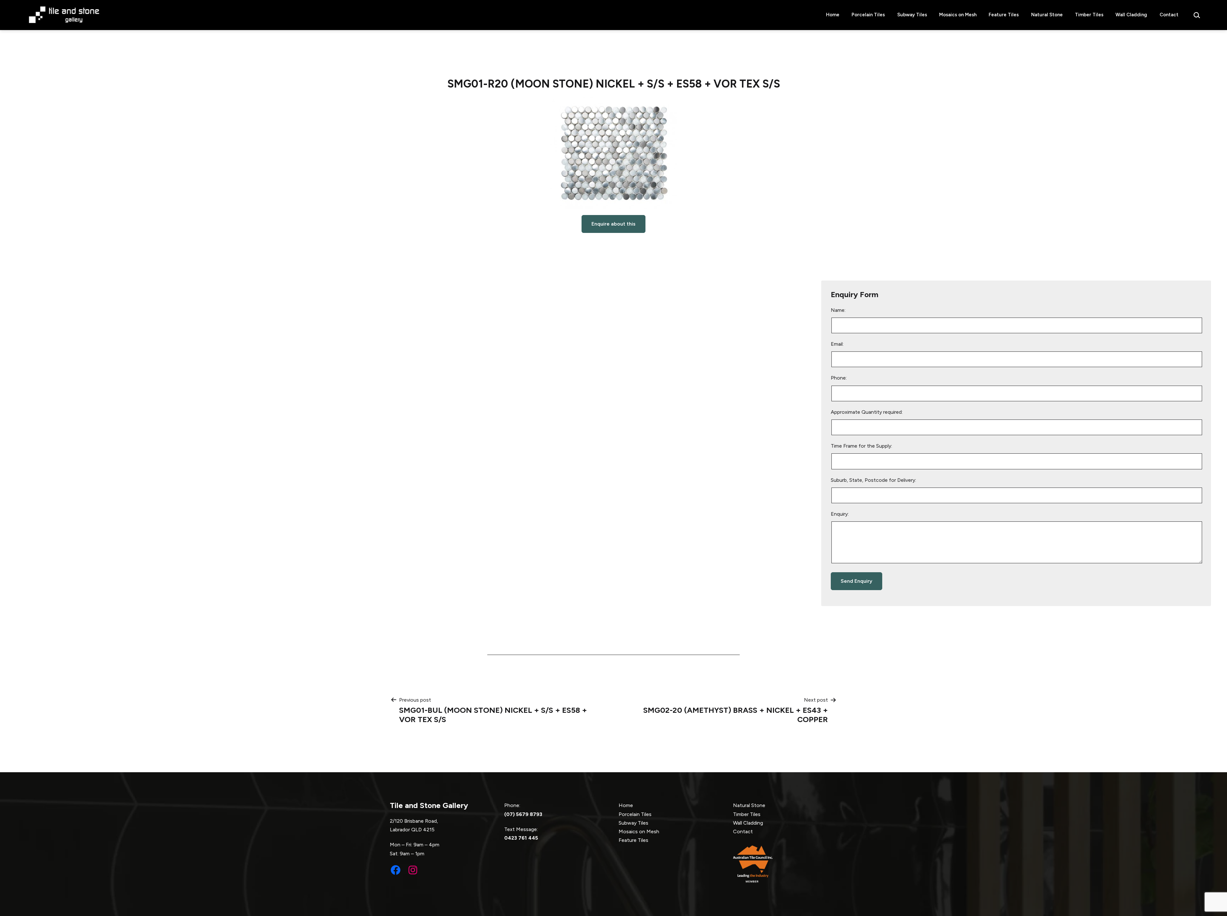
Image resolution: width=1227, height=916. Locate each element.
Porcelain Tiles (868, 15)
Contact (1169, 15)
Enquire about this (613, 224)
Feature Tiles (1004, 15)
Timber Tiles (1089, 15)
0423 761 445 (521, 838)
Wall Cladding (1131, 15)
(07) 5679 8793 (523, 814)
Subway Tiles (912, 15)
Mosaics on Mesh (957, 15)
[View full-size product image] (613, 152)
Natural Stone (1047, 15)
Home (832, 15)
